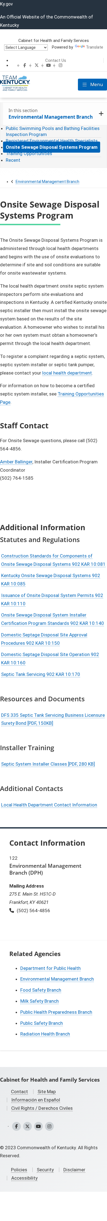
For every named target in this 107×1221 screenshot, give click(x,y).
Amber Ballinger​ (16, 461)
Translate (94, 47)
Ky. (6, 4)
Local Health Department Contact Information (49, 805)
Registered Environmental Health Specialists (52, 141)
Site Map (47, 1091)
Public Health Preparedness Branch (56, 1012)
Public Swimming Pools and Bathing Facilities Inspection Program (53, 131)
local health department (67, 373)
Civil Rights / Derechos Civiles (42, 1108)
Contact (19, 1091)
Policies (19, 1169)
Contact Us (55, 60)
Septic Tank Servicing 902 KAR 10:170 (40, 674)
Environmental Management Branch (47, 181)
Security (45, 1169)
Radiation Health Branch (45, 1034)
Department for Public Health (50, 968)
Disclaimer (74, 1169)
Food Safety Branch (40, 990)
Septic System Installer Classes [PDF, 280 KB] (48, 764)
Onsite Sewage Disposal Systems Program (51, 147)
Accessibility (24, 1178)
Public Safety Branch (41, 1023)
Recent (13, 160)
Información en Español (35, 1100)
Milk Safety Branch (39, 1001)
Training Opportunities (29, 153)
